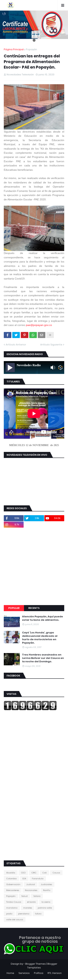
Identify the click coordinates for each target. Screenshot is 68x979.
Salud (24, 896)
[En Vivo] (10, 367)
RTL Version (55, 973)
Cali (44, 872)
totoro (38, 913)
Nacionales (31, 890)
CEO (23, 872)
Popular (13, 608)
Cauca (56, 872)
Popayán (31, 49)
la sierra (46, 901)
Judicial (30, 884)
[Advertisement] (34, 566)
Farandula (37, 878)
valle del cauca (14, 919)
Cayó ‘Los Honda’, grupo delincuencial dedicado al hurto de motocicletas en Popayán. (39, 638)
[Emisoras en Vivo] (60, 367)
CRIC (33, 872)
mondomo (11, 907)
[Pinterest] (24, 335)
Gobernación (13, 884)
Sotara (36, 896)
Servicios (24, 973)
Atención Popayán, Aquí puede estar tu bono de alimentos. (42, 618)
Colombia (11, 878)
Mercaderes (12, 890)
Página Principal (14, 49)
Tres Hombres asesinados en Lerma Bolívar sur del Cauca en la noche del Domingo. (43, 658)
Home (10, 973)
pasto (9, 913)
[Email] (41, 335)
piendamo (23, 913)
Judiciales (46, 884)
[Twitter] (16, 335)
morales (27, 907)
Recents (33, 608)
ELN (24, 878)
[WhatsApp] (33, 335)
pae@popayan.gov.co (39, 325)
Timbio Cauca (13, 901)
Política (38, 973)
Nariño (46, 890)
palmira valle (45, 907)
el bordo (31, 901)
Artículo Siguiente (51, 344)
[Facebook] (7, 335)
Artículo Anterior (16, 344)
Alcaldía (10, 872)
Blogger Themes (35, 964)
